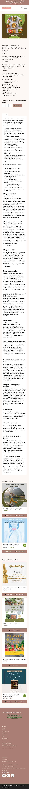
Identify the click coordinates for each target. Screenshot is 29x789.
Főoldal (3, 729)
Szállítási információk (7, 743)
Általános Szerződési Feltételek (9, 745)
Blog (3, 741)
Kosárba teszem (17, 105)
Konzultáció (4, 759)
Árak (3, 736)
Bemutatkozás (5, 731)
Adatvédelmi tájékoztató (7, 748)
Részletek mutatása (20, 515)
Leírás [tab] (5, 114)
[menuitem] (21, 8)
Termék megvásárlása (15, 630)
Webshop (4, 733)
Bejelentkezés (5, 738)
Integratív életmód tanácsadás (9, 761)
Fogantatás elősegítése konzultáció (10, 764)
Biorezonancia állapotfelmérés (9, 766)
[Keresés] (21, 8)
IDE (21, 470)
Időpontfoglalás (7, 7)
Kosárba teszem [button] (9, 515)
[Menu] (25, 8)
